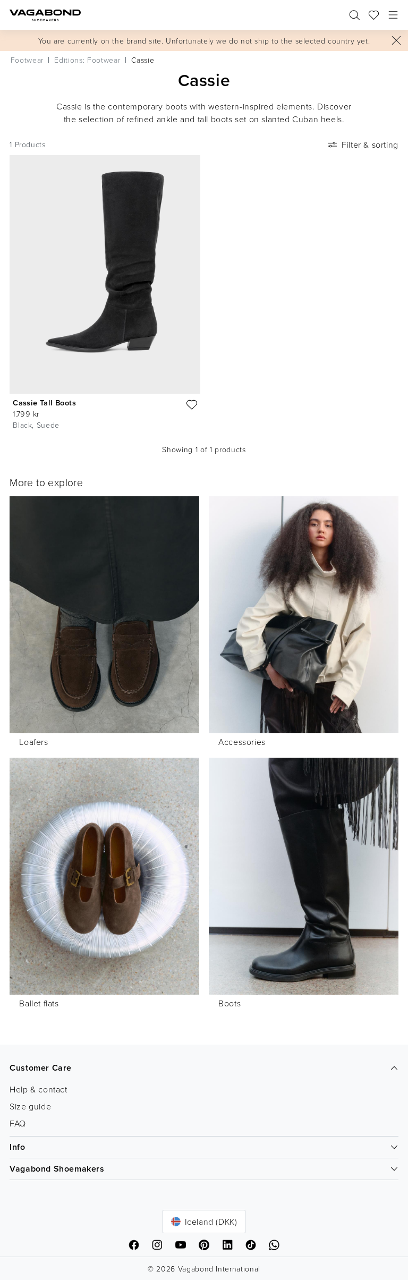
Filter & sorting (370, 144)
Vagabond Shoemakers (57, 1169)
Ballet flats (38, 1003)
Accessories (242, 742)
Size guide (30, 1106)
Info (17, 1147)
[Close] (396, 40)
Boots (229, 1003)
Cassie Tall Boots (44, 402)
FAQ (18, 1123)
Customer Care (41, 1068)
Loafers (33, 742)
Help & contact (38, 1089)
